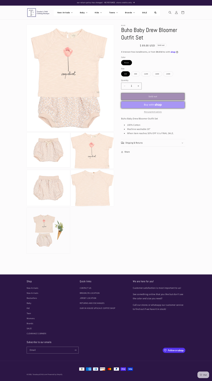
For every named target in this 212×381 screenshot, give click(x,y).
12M (147, 74)
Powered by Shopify (55, 374)
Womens (31, 318)
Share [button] (127, 151)
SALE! (29, 328)
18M (158, 74)
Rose (128, 63)
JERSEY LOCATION (88, 298)
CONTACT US (85, 288)
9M (137, 74)
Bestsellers (32, 298)
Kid (28, 308)
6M (127, 74)
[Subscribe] (75, 350)
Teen (29, 313)
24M (169, 74)
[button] (170, 12)
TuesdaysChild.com (40, 374)
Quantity (124, 80)
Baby (29, 303)
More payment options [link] (153, 112)
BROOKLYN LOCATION (90, 293)
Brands (30, 323)
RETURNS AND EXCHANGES (92, 303)
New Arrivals (32, 288)
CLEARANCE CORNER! (36, 333)
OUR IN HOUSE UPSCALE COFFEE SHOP (97, 308)
